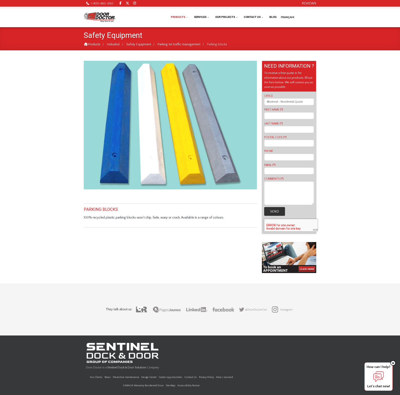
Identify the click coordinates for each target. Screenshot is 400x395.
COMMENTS (274, 178)
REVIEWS (309, 3)
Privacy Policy (206, 377)
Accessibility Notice (189, 385)
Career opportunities (170, 377)
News (108, 377)
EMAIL (269, 165)
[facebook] (120, 3)
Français (287, 17)
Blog (273, 17)
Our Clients (96, 377)
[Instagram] (134, 3)
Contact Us (252, 17)
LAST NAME (273, 123)
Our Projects (225, 17)
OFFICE (268, 96)
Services (200, 17)
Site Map (170, 385)
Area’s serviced (224, 377)
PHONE (268, 151)
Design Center (149, 377)
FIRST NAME (273, 109)
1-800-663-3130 (102, 3)
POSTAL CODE (275, 137)
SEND (274, 211)
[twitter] (127, 3)
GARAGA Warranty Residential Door (143, 385)
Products (178, 17)
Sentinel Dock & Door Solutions (126, 367)
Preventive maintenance (126, 377)
